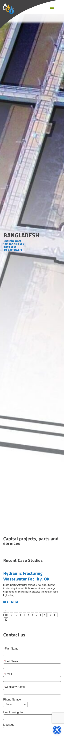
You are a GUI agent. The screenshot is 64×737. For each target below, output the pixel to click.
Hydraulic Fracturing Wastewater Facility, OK (26, 576)
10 (49, 614)
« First (5, 612)
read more (11, 602)
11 (55, 614)
